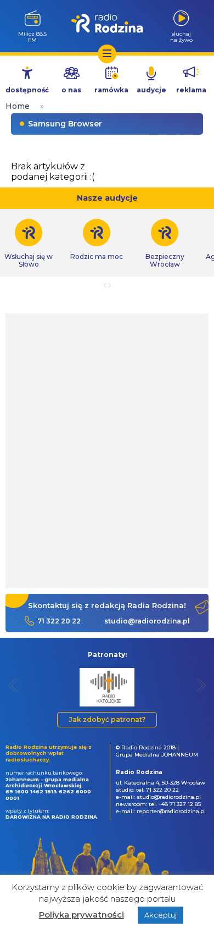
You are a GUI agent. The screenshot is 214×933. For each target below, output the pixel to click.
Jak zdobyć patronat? (107, 719)
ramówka (111, 90)
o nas (71, 90)
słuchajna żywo (181, 36)
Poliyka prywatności (81, 914)
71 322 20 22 (59, 621)
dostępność (27, 90)
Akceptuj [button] (160, 914)
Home (17, 106)
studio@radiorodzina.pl (147, 621)
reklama (191, 90)
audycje (151, 90)
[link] (97, 240)
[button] (13, 685)
